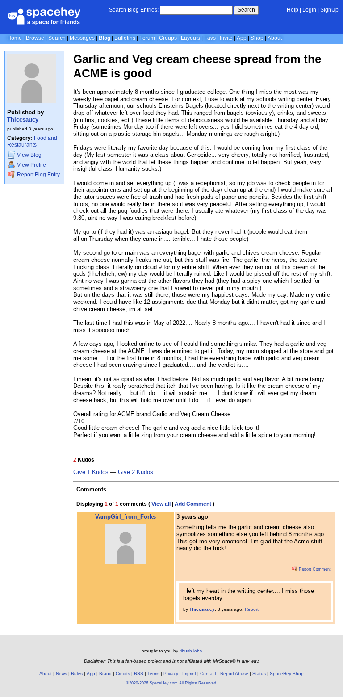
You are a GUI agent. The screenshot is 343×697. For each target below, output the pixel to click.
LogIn (309, 10)
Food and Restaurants (32, 141)
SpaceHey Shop (287, 673)
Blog (104, 38)
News (61, 673)
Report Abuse (234, 673)
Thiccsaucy (22, 119)
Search (246, 10)
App (242, 38)
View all (161, 504)
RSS (138, 673)
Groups (168, 38)
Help (292, 10)
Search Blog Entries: (134, 10)
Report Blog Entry (38, 175)
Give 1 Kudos (91, 472)
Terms (153, 673)
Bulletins (124, 38)
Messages (82, 38)
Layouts (190, 38)
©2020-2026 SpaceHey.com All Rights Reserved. (172, 683)
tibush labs (191, 650)
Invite (226, 38)
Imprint (189, 673)
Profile (31, 165)
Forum (147, 38)
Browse (35, 38)
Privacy (170, 673)
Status (259, 673)
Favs (210, 38)
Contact (208, 673)
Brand (105, 673)
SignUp (329, 10)
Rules (77, 673)
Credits (123, 673)
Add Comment (193, 504)
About (275, 38)
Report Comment (314, 569)
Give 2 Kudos (135, 472)
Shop (257, 38)
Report (252, 609)
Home (14, 38)
